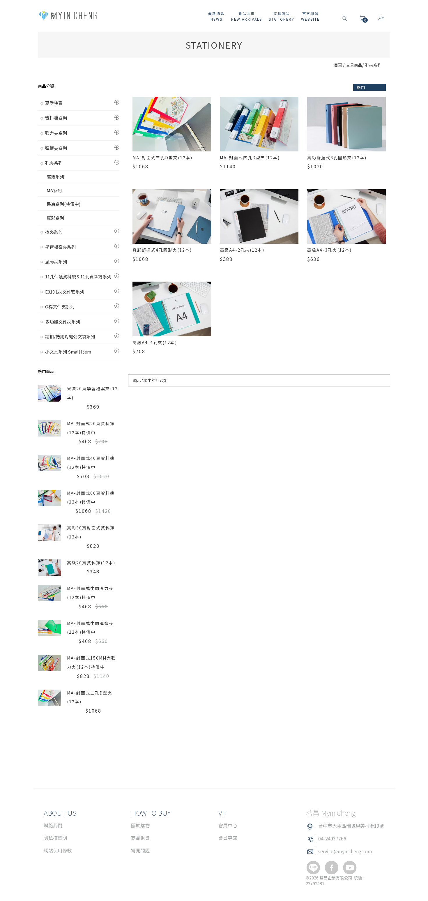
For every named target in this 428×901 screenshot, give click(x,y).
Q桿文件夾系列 (60, 306)
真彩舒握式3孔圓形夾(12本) (337, 157)
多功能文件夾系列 (62, 322)
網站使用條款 (58, 850)
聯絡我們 (53, 825)
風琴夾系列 (56, 262)
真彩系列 (55, 218)
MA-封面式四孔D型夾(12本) (250, 157)
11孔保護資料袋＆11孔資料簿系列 (78, 276)
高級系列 (55, 177)
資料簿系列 (56, 118)
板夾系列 (54, 232)
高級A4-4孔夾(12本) (154, 342)
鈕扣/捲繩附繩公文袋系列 (70, 336)
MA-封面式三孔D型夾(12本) (162, 157)
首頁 (338, 65)
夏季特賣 (54, 103)
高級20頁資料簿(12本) (91, 563)
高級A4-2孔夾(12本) (242, 250)
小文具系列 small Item (68, 352)
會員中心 (227, 825)
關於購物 (140, 825)
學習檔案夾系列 (60, 247)
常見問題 (140, 850)
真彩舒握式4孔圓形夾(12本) (162, 250)
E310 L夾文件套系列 (64, 292)
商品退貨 (140, 837)
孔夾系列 (373, 65)
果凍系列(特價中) (63, 204)
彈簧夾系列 (56, 148)
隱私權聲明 (55, 837)
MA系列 (54, 190)
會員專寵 (227, 837)
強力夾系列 (56, 133)
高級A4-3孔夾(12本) (329, 250)
